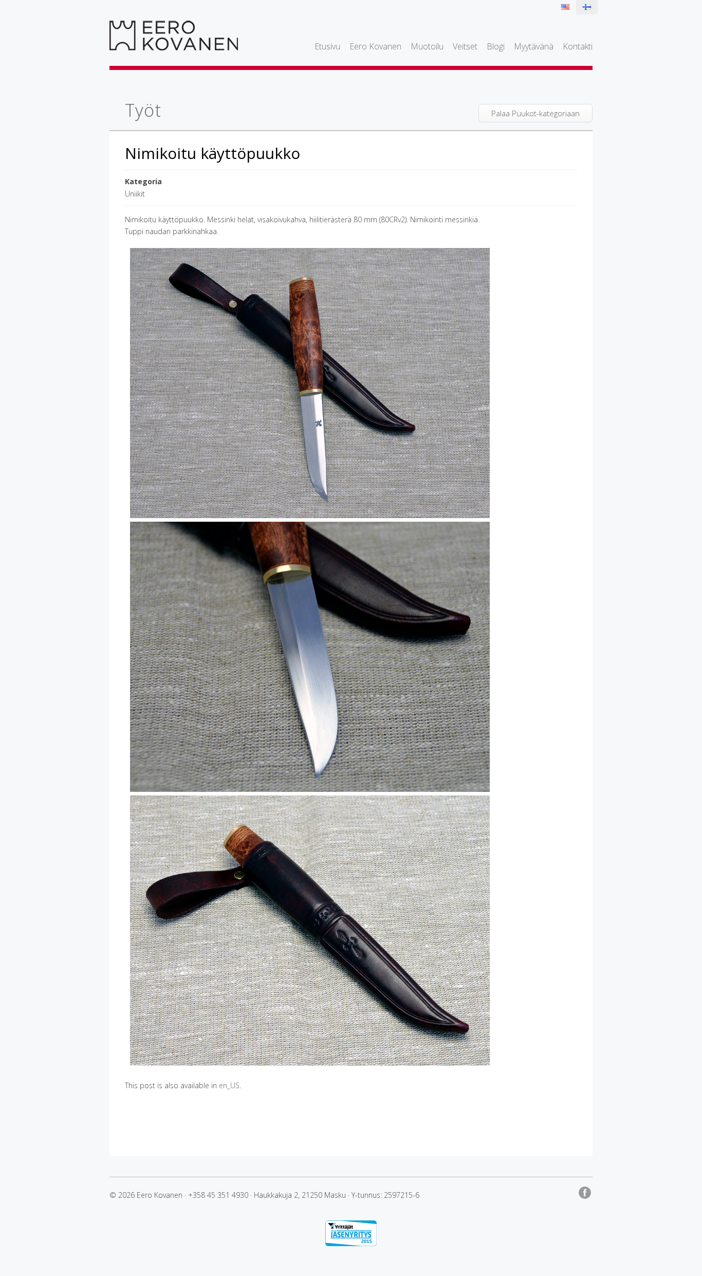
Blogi (496, 46)
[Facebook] (586, 1191)
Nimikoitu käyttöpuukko (212, 153)
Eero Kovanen (375, 46)
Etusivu (327, 46)
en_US (229, 1085)
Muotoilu (427, 46)
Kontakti (578, 46)
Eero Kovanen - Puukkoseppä (173, 35)
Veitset (465, 46)
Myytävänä (533, 46)
